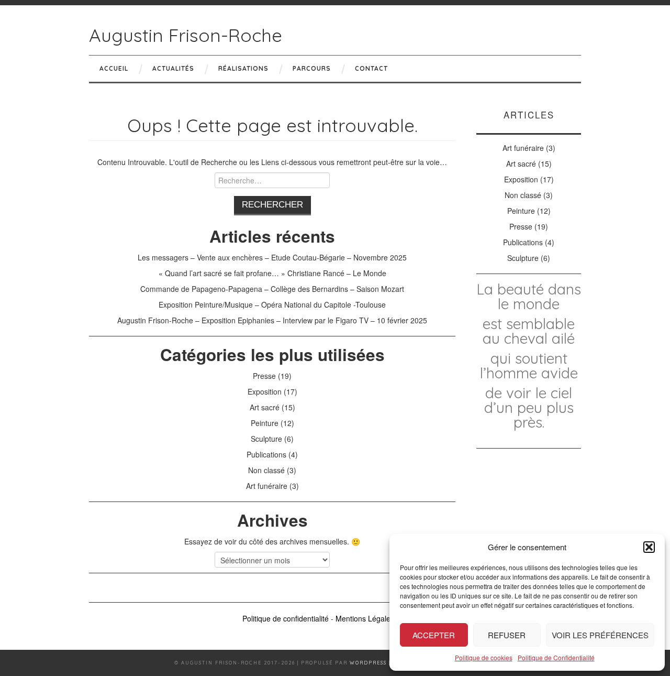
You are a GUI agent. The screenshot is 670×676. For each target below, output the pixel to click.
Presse (264, 375)
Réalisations (243, 68)
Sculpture (266, 438)
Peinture (264, 423)
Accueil (113, 68)
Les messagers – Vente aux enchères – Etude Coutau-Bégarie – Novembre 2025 (272, 257)
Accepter (433, 634)
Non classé (266, 470)
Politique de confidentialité (285, 618)
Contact (371, 68)
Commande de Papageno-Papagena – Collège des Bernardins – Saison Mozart (272, 289)
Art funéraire (266, 486)
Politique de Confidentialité (556, 657)
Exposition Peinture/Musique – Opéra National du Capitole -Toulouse (272, 304)
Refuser (507, 634)
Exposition (265, 391)
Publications (266, 454)
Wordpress (368, 663)
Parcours (312, 68)
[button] (649, 547)
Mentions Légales (365, 618)
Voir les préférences (600, 634)
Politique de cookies (483, 657)
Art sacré (265, 407)
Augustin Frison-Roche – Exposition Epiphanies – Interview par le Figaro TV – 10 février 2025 (272, 320)
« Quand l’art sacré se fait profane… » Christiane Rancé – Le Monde (272, 273)
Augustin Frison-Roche (185, 35)
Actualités (173, 68)
